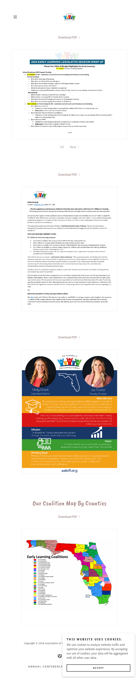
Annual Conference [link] (45, 666)
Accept (98, 668)
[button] (20, 17)
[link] (69, 17)
